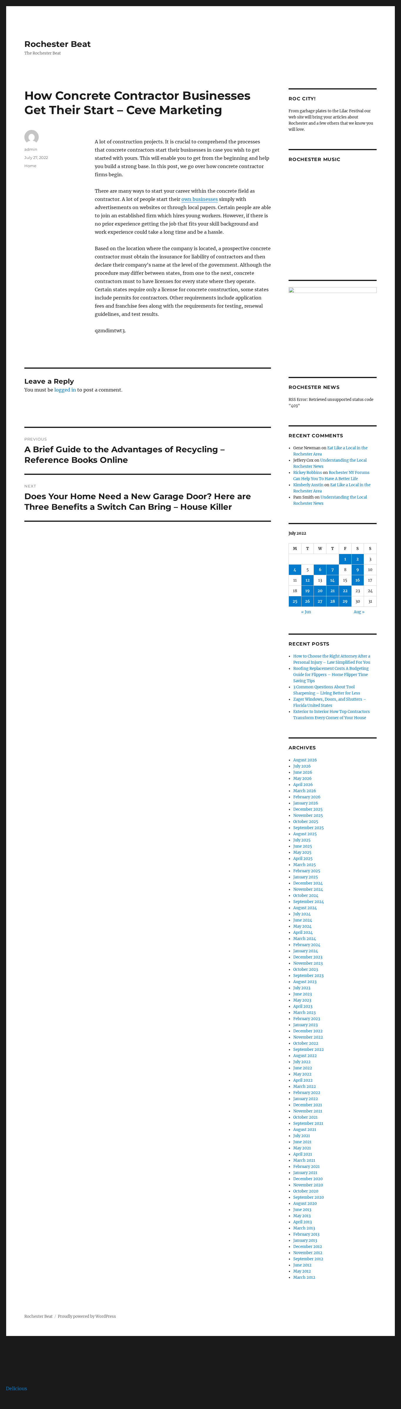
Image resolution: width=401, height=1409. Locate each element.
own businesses (199, 199)
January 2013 (305, 1240)
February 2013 (306, 1234)
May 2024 (302, 926)
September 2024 (308, 901)
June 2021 (302, 1141)
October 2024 (305, 895)
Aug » (359, 611)
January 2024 (305, 951)
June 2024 (302, 920)
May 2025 (302, 852)
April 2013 (302, 1222)
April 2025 (303, 858)
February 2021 (306, 1166)
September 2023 (308, 975)
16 (357, 580)
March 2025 (304, 864)
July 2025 (302, 840)
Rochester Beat (57, 44)
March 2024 (304, 938)
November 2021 (307, 1111)
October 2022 (305, 1043)
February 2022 (306, 1092)
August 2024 (305, 907)
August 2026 (305, 760)
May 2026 (302, 778)
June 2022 (302, 1068)
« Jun (306, 611)
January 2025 (305, 877)
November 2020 (308, 1185)
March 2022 (304, 1086)
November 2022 (308, 1037)
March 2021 (304, 1160)
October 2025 (305, 821)
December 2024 (308, 883)
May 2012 (302, 1271)
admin (30, 149)
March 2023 (304, 1012)
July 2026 (302, 766)
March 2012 (304, 1277)
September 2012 (308, 1258)
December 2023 (307, 957)
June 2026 (302, 772)
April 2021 (302, 1154)
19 (307, 590)
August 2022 (305, 1055)
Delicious (16, 1388)
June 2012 (302, 1265)
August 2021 (304, 1129)
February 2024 (306, 944)
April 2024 (303, 932)
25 (295, 601)
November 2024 (308, 889)
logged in (65, 390)
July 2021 (301, 1135)
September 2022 (308, 1049)
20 (320, 590)
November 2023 (308, 963)
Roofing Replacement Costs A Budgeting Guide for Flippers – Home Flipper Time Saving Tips (331, 674)
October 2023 (305, 969)
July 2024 (302, 914)
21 (333, 590)
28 (332, 601)
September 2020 (308, 1197)
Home (30, 165)
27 (320, 601)
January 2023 (305, 1024)
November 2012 (307, 1252)
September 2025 (308, 827)
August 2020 (305, 1203)
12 (308, 580)
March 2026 (304, 790)
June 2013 (302, 1209)
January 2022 (305, 1098)
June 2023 (302, 994)
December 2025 (308, 809)
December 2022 (308, 1031)
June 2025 (302, 846)
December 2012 (307, 1246)
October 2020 (305, 1191)
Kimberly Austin (308, 484)
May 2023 (302, 1000)
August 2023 (304, 981)
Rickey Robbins (307, 472)
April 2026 (303, 784)
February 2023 (306, 1018)
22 (345, 590)
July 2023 (301, 987)
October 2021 (305, 1117)
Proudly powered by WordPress (87, 1316)
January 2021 (305, 1172)
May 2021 (302, 1148)
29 (345, 601)
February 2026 (307, 797)
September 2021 (308, 1123)
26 (307, 601)
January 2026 (305, 803)
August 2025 (305, 833)
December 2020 (308, 1178)
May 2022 (302, 1074)
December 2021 (307, 1105)
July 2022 (302, 1061)
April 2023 (302, 1006)
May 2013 (302, 1215)
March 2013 (304, 1228)
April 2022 (303, 1080)
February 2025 (306, 870)
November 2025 (308, 815)
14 (332, 580)
